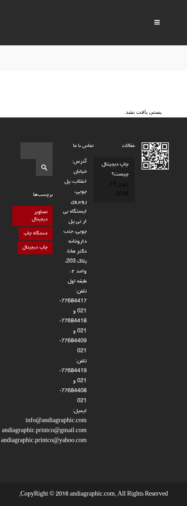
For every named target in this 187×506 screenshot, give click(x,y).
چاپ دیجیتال (35, 247)
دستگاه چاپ (36, 233)
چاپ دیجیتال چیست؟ (115, 169)
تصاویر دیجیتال (40, 215)
